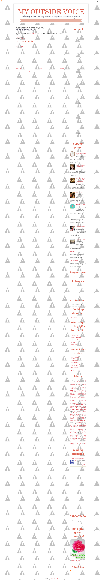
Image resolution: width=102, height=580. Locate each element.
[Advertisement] (27, 57)
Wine (83, 442)
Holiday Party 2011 (74, 400)
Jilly (75, 460)
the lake (77, 431)
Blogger (80, 561)
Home (22, 24)
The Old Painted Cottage (76, 370)
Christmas (77, 385)
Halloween (84, 394)
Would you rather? (75, 444)
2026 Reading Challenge (78, 458)
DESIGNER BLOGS (55, 578)
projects (76, 418)
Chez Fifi (73, 358)
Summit (80, 426)
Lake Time (72, 407)
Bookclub (73, 384)
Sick (72, 426)
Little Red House (74, 365)
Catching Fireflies (74, 335)
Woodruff (79, 443)
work (85, 443)
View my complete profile (74, 572)
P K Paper (73, 340)
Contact (77, 24)
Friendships (72, 394)
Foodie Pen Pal (78, 391)
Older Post (62, 68)
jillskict (73, 570)
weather (75, 438)
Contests (22, 38)
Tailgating (72, 431)
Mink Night (79, 411)
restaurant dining (80, 423)
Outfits (84, 415)
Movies (71, 414)
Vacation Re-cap (75, 436)
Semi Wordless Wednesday (80, 425)
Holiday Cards (73, 397)
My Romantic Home (75, 369)
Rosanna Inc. (74, 342)
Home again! (72, 217)
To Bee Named (74, 344)
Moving (77, 414)
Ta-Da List (74, 428)
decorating (82, 387)
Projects (37, 24)
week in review (82, 438)
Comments (73, 522)
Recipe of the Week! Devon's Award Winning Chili (81, 153)
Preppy (71, 418)
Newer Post (18, 68)
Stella (75, 426)
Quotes (82, 418)
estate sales (81, 388)
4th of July (77, 381)
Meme (75, 411)
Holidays (62, 24)
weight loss (76, 442)
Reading (70, 24)
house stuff (79, 404)
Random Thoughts (74, 420)
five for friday (80, 390)
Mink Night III (79, 192)
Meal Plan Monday (79, 409)
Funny (78, 394)
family (71, 390)
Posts (72, 520)
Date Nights (74, 387)
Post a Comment (19, 46)
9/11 (83, 381)
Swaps (84, 426)
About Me (29, 24)
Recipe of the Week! (80, 239)
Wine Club (72, 443)
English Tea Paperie (75, 339)
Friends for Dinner (79, 393)
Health (83, 396)
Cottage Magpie (74, 360)
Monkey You (75, 412)
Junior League (81, 406)
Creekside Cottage (75, 362)
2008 (70, 380)
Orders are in (72, 251)
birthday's (77, 383)
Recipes (55, 24)
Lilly (85, 407)
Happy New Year (75, 396)
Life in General (79, 407)
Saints (71, 425)
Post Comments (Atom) (27, 71)
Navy (74, 415)
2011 (74, 380)
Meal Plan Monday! (74, 260)
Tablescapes (80, 429)
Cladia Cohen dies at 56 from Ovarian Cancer (80, 167)
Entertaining (47, 24)
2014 (80, 380)
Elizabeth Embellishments (76, 337)
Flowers (71, 391)
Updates (84, 435)
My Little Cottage (74, 367)
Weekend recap (79, 440)
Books (79, 384)
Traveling (76, 435)
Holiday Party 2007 (81, 397)
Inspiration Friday (73, 406)
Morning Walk (82, 412)
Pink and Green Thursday (78, 417)
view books (83, 465)
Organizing (79, 415)
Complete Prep (33, 33)
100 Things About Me (75, 317)
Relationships (79, 422)
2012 (77, 380)
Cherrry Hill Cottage (75, 357)
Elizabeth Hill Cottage (75, 364)
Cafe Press (73, 334)
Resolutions (72, 423)
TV (80, 435)
